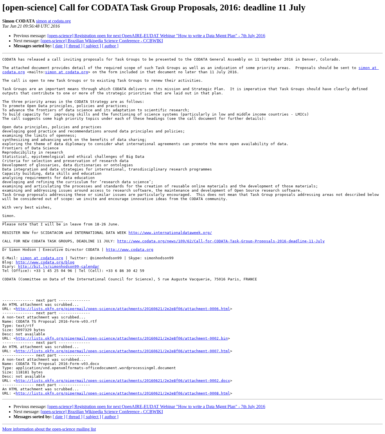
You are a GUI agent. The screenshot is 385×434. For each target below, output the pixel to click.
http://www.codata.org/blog (45, 262)
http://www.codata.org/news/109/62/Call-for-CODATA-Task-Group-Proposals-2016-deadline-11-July (221, 241)
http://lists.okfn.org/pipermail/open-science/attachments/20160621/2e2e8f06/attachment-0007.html (123, 351)
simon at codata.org (53, 21)
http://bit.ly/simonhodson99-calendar (58, 266)
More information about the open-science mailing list (49, 429)
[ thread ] (74, 45)
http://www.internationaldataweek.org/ (170, 233)
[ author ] (110, 45)
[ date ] (59, 45)
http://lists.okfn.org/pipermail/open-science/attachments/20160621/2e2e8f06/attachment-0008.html (123, 393)
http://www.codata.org (129, 249)
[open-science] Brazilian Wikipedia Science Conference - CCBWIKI (102, 40)
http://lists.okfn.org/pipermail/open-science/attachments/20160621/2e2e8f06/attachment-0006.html (123, 309)
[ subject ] (92, 45)
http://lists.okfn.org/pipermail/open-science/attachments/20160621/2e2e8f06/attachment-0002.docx (123, 380)
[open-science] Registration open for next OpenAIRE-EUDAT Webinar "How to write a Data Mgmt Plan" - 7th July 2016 (156, 35)
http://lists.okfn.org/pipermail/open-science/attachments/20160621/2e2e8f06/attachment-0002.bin (122, 338)
